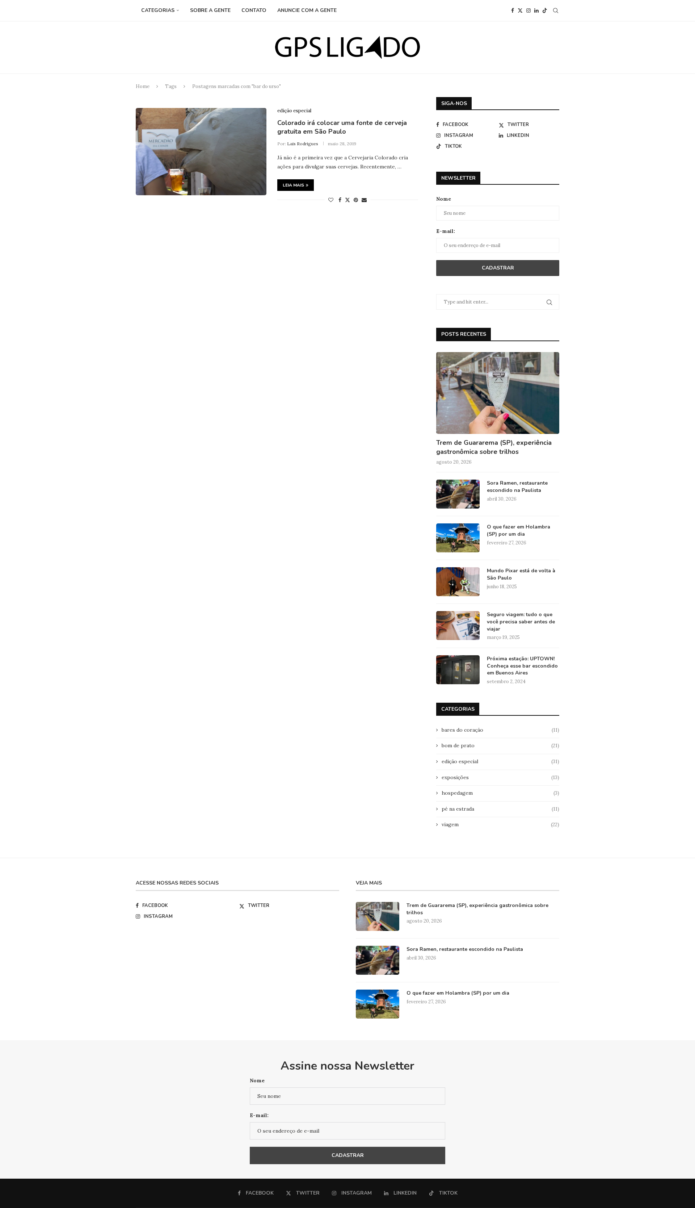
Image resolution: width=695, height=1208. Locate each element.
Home (142, 86)
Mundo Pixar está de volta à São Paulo (521, 574)
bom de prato (500, 745)
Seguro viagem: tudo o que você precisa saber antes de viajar (521, 621)
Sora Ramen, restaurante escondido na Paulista (517, 487)
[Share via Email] (364, 200)
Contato (253, 10)
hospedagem (500, 793)
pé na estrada (500, 809)
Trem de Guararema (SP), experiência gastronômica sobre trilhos (494, 447)
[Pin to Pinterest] (356, 200)
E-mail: (445, 231)
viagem (500, 824)
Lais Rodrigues (302, 143)
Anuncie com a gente (307, 10)
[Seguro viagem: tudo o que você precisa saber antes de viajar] (458, 625)
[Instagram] (528, 10)
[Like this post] (330, 200)
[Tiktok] (544, 10)
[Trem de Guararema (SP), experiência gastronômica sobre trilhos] (497, 393)
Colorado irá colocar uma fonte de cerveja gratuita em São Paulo (342, 127)
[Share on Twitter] (347, 200)
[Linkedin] (536, 10)
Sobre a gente (210, 10)
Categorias (157, 10)
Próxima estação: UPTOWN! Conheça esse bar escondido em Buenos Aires (522, 665)
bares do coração (500, 730)
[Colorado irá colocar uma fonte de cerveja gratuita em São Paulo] (201, 151)
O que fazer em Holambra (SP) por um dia (518, 530)
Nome (443, 199)
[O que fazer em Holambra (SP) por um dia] (458, 537)
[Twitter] (520, 10)
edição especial (500, 761)
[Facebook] (512, 10)
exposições (500, 777)
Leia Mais (293, 185)
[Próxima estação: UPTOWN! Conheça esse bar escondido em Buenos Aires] (458, 669)
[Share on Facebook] (339, 200)
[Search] (555, 10)
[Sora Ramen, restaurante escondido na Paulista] (458, 494)
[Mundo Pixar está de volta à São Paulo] (458, 581)
